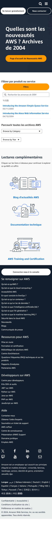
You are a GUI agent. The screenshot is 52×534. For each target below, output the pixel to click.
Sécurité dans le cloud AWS (13, 318)
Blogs (3, 326)
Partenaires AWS (8, 368)
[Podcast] (32, 457)
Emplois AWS (7, 442)
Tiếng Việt (43, 486)
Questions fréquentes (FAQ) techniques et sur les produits (22, 358)
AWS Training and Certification (26, 258)
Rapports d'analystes (10, 364)
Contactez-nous (8, 415)
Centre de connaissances (11, 431)
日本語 (27, 489)
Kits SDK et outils (9, 384)
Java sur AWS (7, 395)
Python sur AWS (8, 392)
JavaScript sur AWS (9, 403)
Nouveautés (6, 322)
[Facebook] (20, 451)
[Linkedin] (32, 451)
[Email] (44, 457)
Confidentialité (7, 500)
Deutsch (36, 482)
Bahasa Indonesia (23, 482)
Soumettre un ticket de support (14, 423)
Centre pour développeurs (12, 380)
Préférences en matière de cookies (16, 508)
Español (4, 486)
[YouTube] (20, 457)
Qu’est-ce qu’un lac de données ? (15, 303)
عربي (11, 482)
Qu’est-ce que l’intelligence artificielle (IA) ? (20, 307)
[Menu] (46, 3)
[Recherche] (40, 3)
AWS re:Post (6, 427)
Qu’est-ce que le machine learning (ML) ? (18, 314)
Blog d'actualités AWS (26, 197)
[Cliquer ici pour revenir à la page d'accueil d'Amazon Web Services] (7, 4)
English (45, 482)
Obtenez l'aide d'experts (11, 419)
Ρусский (12, 489)
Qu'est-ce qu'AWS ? (9, 284)
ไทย (20, 489)
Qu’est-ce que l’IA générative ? (14, 310)
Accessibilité (22, 500)
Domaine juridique (9, 438)
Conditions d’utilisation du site (14, 504)
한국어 (35, 489)
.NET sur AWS (7, 388)
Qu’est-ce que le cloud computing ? (16, 288)
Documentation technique (26, 224)
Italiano (23, 486)
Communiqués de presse (12, 329)
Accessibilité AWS (9, 291)
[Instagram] (44, 451)
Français (13, 486)
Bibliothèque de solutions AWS (14, 349)
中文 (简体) (6, 493)
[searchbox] (26, 95)
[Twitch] (7, 457)
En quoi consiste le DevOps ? (13, 295)
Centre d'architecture (10, 353)
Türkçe (4, 489)
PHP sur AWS (7, 399)
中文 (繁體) (17, 493)
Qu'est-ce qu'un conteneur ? (13, 299)
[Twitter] (7, 451)
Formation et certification (12, 346)
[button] (13, 11)
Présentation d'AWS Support (13, 434)
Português (32, 486)
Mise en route (7, 342)
